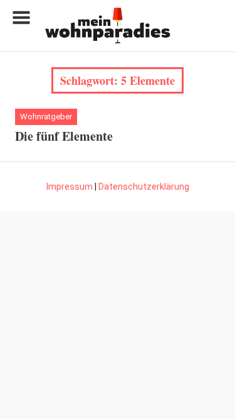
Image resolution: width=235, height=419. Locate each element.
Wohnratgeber (46, 116)
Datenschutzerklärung (143, 187)
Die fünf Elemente (64, 136)
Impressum (69, 187)
